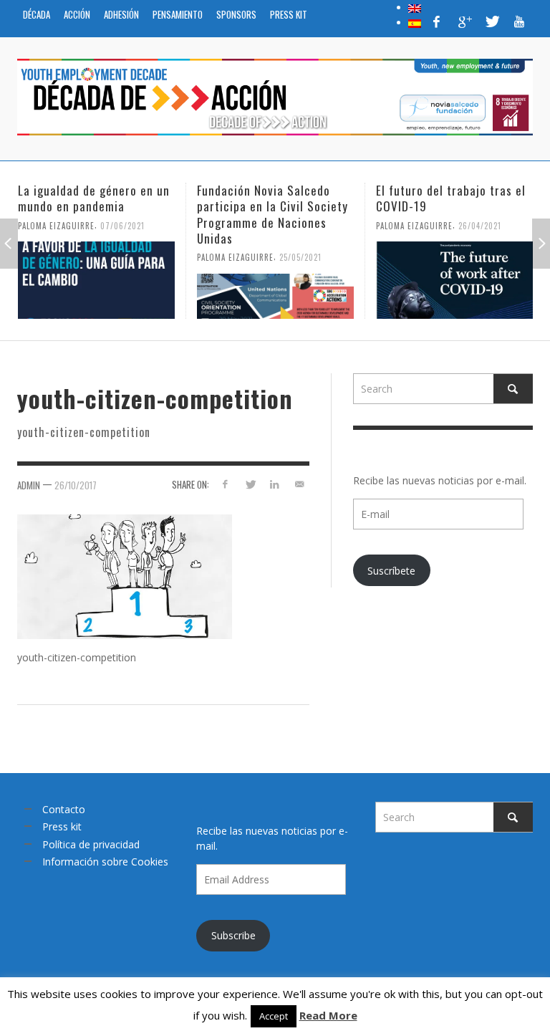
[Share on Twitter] (249, 483)
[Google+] (464, 21)
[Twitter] (491, 21)
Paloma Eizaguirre (56, 225)
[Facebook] (436, 21)
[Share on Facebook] (224, 483)
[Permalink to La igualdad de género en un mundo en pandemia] (96, 280)
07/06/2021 (122, 225)
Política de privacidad (91, 844)
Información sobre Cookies (105, 861)
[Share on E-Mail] (299, 483)
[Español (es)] (414, 22)
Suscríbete (391, 570)
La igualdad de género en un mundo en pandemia (94, 198)
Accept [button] (273, 1015)
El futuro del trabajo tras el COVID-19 (451, 198)
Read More (328, 1015)
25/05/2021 (300, 257)
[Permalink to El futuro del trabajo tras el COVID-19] (454, 280)
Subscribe (233, 935)
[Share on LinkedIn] (274, 483)
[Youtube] (519, 21)
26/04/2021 (479, 225)
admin (28, 485)
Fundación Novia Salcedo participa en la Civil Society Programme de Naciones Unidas (272, 213)
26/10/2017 (75, 485)
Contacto (63, 809)
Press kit (62, 826)
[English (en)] (414, 7)
